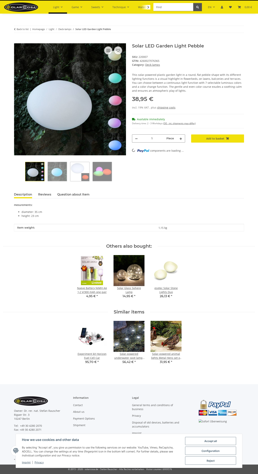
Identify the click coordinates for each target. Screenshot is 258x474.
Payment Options (84, 418)
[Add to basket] (17, 41)
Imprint (26, 462)
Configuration (211, 450)
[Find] (197, 7)
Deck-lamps (152, 65)
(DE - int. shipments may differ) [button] (179, 123)
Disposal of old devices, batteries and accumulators (155, 424)
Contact (78, 405)
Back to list (23, 29)
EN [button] (210, 7)
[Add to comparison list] (108, 50)
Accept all (210, 441)
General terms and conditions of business (152, 407)
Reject (211, 460)
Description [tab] (23, 194)
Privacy (39, 462)
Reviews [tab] (44, 194)
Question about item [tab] (73, 194)
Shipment (79, 425)
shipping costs (166, 107)
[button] (222, 7)
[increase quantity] (181, 138)
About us (78, 411)
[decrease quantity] (136, 138)
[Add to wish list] (118, 50)
